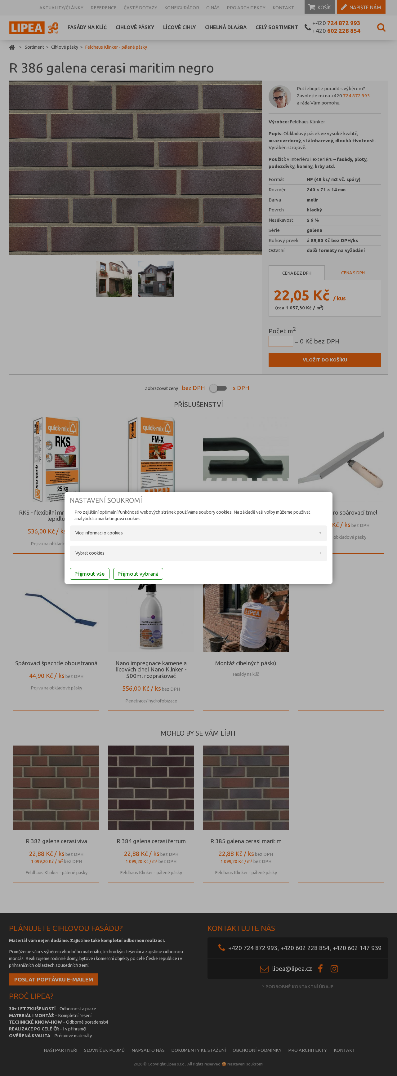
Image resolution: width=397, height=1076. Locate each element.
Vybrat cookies (90, 553)
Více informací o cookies (99, 532)
